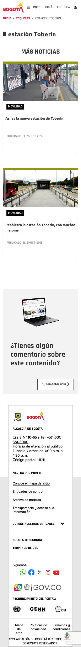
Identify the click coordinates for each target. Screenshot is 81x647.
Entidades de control (28, 491)
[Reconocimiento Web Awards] (60, 608)
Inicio (7, 18)
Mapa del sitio (19, 629)
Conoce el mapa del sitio (31, 483)
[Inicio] (13, 7)
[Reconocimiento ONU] (17, 608)
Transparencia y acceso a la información (33, 510)
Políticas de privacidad (38, 627)
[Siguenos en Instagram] (48, 572)
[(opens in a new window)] (18, 587)
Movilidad (15, 106)
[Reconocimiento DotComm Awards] (37, 608)
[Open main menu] (28, 7)
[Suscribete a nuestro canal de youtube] (56, 572)
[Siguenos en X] (40, 572)
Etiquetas (23, 18)
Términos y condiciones (61, 627)
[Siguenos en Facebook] (23, 572)
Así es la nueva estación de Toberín (34, 118)
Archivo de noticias (27, 500)
